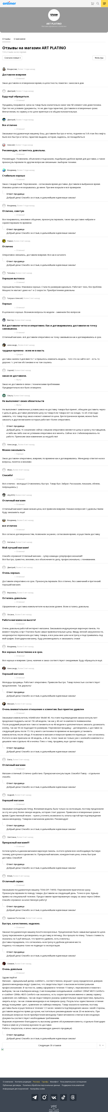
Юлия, (10, 876)
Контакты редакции (23, 1082)
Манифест (54, 1082)
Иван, (10, 469)
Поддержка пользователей (73, 1085)
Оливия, (11, 963)
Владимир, (12, 170)
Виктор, (11, 320)
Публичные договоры (12, 1085)
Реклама (36, 1082)
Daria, (10, 759)
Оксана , (11, 614)
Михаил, (11, 703)
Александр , (12, 444)
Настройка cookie (37, 1089)
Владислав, (12, 69)
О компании (8, 1082)
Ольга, (10, 395)
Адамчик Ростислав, (16, 918)
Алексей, (11, 145)
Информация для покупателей (15, 1089)
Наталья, (11, 542)
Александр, (12, 668)
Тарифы (45, 1082)
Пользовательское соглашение (73, 1082)
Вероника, (12, 592)
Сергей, (10, 370)
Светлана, (12, 837)
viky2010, (11, 495)
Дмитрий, (11, 91)
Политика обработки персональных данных (41, 1085)
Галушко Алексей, (15, 298)
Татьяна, (11, 273)
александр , (12, 345)
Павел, (10, 241)
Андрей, (11, 795)
